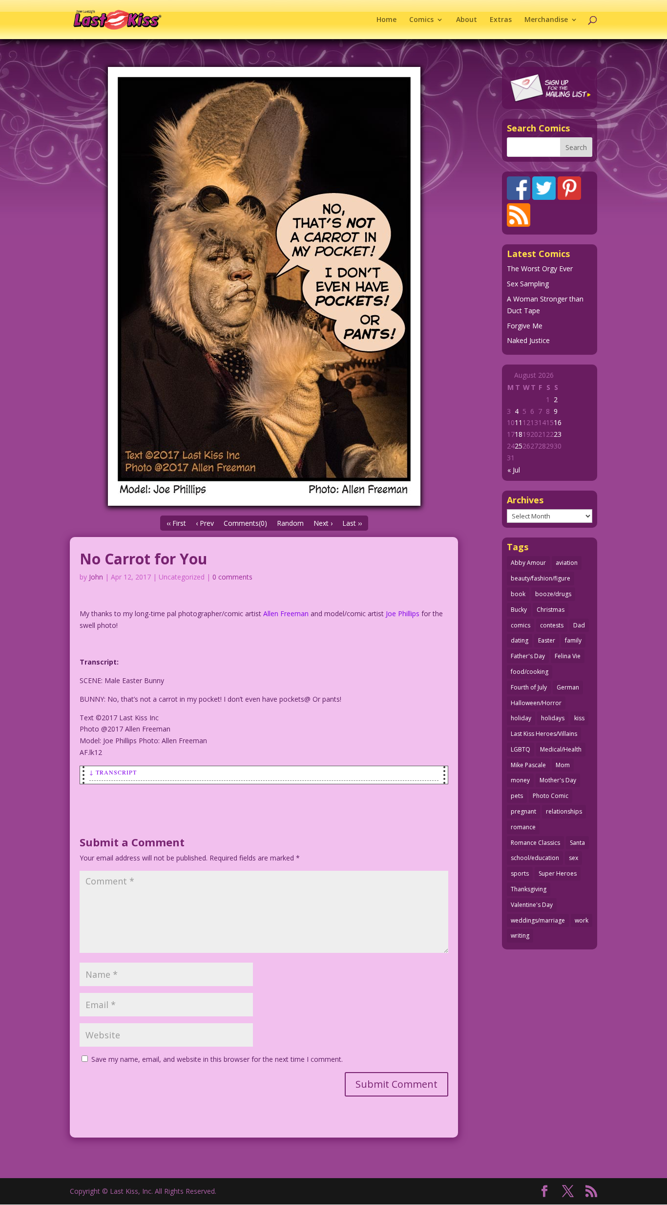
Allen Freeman (286, 613)
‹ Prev (205, 523)
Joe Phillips (402, 613)
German (568, 687)
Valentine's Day (532, 905)
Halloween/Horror (536, 703)
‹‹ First (176, 523)
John (96, 576)
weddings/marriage (538, 920)
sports (520, 873)
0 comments (232, 576)
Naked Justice (528, 340)
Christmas (550, 609)
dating (519, 640)
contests (551, 625)
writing (520, 935)
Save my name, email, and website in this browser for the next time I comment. (217, 1059)
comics (520, 625)
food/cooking (529, 671)
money (520, 780)
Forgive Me (524, 325)
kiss (579, 718)
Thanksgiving (528, 889)
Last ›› (352, 523)
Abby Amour (528, 563)
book (518, 594)
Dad (579, 625)
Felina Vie (568, 656)
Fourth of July (529, 687)
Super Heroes (558, 873)
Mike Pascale (528, 765)
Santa (577, 843)
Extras (501, 20)
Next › (323, 523)
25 (518, 446)
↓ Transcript (113, 772)
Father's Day (528, 656)
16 (558, 422)
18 (518, 434)
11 (518, 422)
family (573, 640)
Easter (546, 640)
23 (558, 434)
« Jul (513, 469)
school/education (535, 858)
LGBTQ (520, 749)
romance (523, 827)
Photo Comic (550, 796)
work (581, 920)
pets (517, 796)
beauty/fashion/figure (540, 578)
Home (386, 20)
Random (290, 523)
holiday (521, 718)
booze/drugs (553, 594)
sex (573, 858)
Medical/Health (561, 749)
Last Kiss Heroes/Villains (544, 734)
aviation (567, 563)
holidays (552, 718)
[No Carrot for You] (264, 286)
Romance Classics (535, 843)
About (466, 20)
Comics (421, 20)
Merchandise (546, 20)
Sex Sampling (528, 283)
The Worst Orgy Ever (540, 268)
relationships (564, 811)
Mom (563, 765)
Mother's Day (558, 780)
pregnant (523, 811)
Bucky (519, 609)
